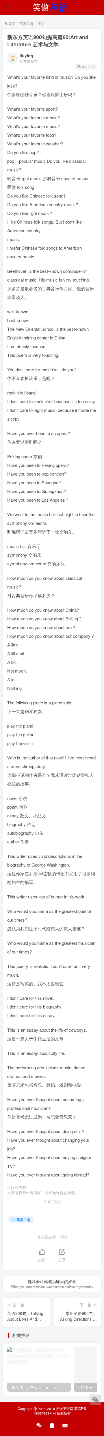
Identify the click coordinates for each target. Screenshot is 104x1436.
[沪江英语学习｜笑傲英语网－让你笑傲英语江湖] (52, 6)
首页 (11, 23)
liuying (26, 56)
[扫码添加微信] (95, 1399)
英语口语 (26, 23)
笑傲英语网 (64, 1408)
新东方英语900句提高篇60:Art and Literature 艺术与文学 (47, 40)
